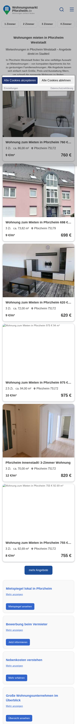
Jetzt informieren (17, 642)
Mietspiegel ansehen (20, 606)
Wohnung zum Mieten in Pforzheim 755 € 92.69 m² (37, 543)
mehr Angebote (38, 570)
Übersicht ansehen (19, 718)
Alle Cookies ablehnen (56, 80)
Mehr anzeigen (14, 594)
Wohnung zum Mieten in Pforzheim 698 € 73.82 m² (37, 223)
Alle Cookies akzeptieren (20, 80)
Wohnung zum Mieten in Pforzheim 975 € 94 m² (37, 383)
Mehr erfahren (16, 677)
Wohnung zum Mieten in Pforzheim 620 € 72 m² (37, 303)
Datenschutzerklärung (61, 88)
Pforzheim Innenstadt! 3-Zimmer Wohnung (38, 462)
